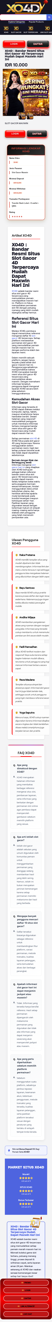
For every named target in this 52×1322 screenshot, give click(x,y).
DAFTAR (37, 44)
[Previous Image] (5, 93)
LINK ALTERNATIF (28, 1306)
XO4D (15, 291)
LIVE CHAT (27, 1313)
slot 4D (33, 438)
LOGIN (14, 44)
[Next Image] (47, 93)
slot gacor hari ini (24, 466)
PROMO (27, 1284)
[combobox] (23, 17)
